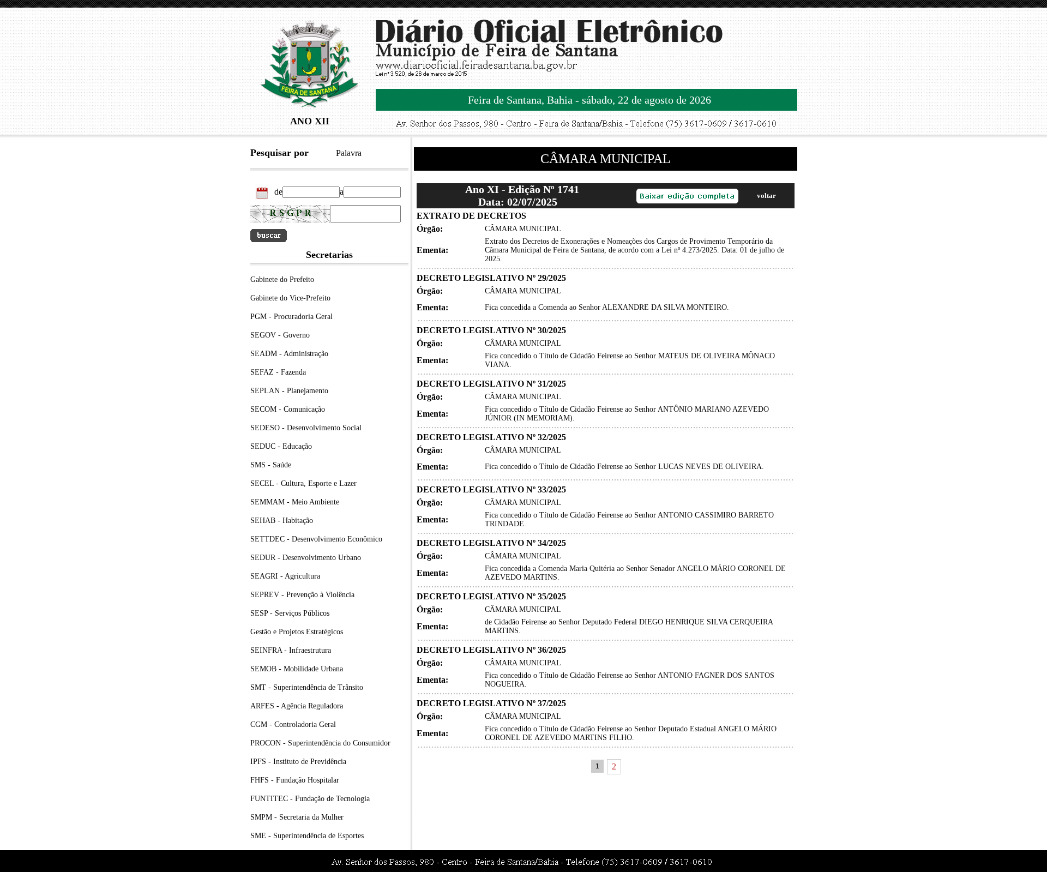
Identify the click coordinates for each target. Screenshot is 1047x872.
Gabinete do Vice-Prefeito (290, 298)
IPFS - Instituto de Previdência (298, 761)
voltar (766, 195)
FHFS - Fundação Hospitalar (294, 780)
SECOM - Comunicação (287, 409)
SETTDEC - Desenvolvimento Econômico (316, 539)
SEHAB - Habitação (281, 520)
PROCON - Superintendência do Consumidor (320, 743)
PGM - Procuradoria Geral (291, 316)
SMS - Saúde (270, 465)
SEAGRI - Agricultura (285, 576)
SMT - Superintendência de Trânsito (306, 687)
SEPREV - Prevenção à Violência (302, 595)
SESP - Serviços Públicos (289, 613)
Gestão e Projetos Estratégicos (296, 632)
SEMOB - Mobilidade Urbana (296, 669)
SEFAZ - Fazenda (278, 372)
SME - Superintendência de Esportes (307, 836)
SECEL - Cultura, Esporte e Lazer (303, 483)
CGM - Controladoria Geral (293, 724)
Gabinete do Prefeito (282, 279)
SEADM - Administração (289, 354)
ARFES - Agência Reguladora (296, 706)
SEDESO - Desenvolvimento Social (306, 428)
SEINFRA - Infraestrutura (290, 650)
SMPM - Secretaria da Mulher (297, 817)
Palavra (349, 153)
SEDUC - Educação (281, 446)
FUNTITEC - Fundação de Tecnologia (310, 799)
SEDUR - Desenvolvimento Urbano (305, 558)
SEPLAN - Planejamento (289, 391)
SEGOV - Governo (280, 335)
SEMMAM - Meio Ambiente (294, 502)
